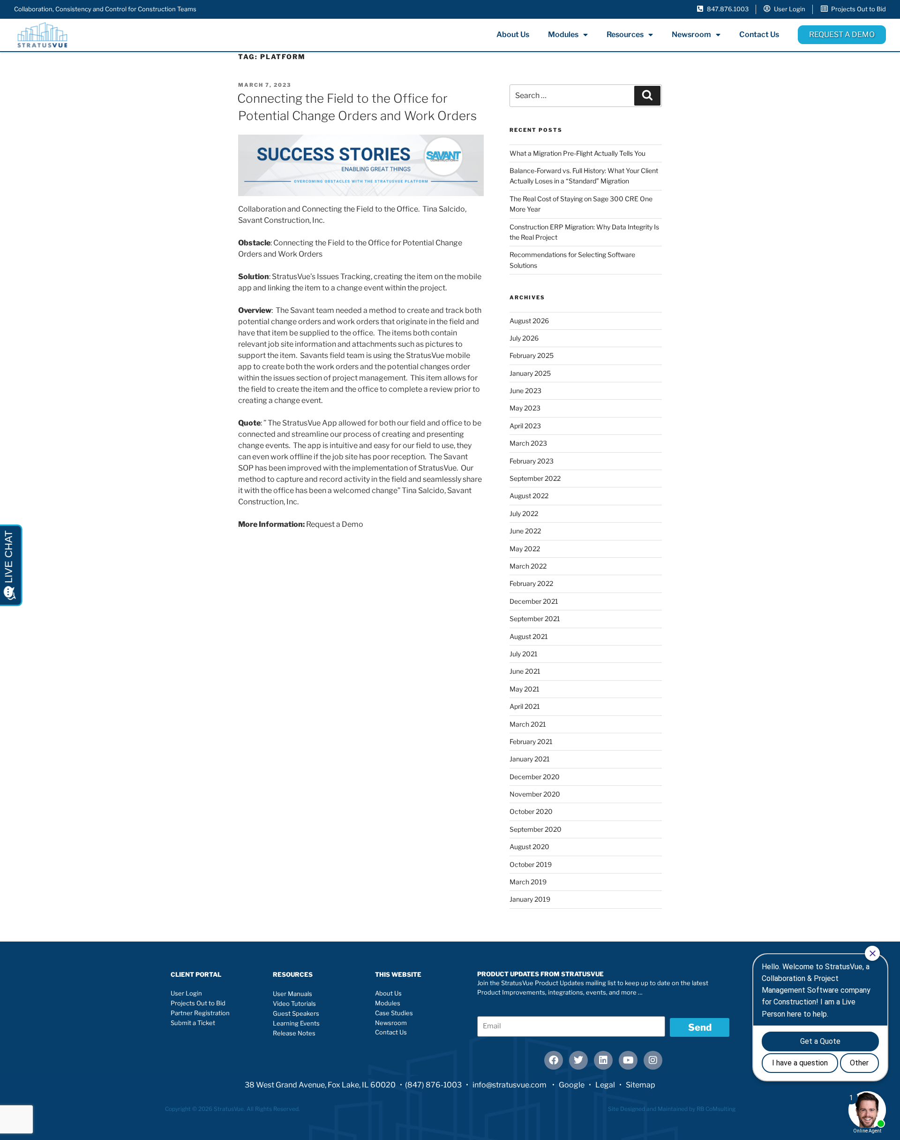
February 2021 (531, 741)
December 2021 (534, 601)
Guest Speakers (296, 1013)
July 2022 (524, 513)
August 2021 (529, 636)
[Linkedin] (603, 1060)
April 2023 (525, 426)
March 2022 (528, 566)
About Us (512, 34)
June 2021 (525, 671)
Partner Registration (200, 1013)
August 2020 (529, 847)
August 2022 (529, 496)
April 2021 (525, 706)
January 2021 (530, 759)
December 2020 (535, 777)
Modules (563, 34)
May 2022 (525, 549)
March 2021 (528, 724)
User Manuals (292, 993)
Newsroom (691, 34)
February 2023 (532, 461)
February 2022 (531, 583)
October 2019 (531, 864)
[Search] (647, 96)
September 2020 (536, 829)
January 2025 (530, 373)
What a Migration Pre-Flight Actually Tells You (577, 153)
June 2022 (525, 531)
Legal (605, 1084)
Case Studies (394, 1013)
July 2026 (524, 338)
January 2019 (530, 899)
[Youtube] (628, 1060)
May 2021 (525, 689)
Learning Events (296, 1023)
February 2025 (532, 355)
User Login (186, 993)
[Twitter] (578, 1060)
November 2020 (535, 794)
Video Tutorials (294, 1003)
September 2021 (535, 619)
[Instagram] (653, 1060)
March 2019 (528, 882)
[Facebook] (553, 1060)
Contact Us (759, 34)
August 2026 (529, 321)
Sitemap (640, 1084)
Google (572, 1084)
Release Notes (294, 1033)
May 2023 (525, 408)
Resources (625, 34)
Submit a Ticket (193, 1022)
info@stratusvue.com (510, 1084)
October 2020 (531, 811)
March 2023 (528, 443)
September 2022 (535, 478)
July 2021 (524, 654)
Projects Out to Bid (198, 1003)
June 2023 (525, 391)
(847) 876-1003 (433, 1084)
